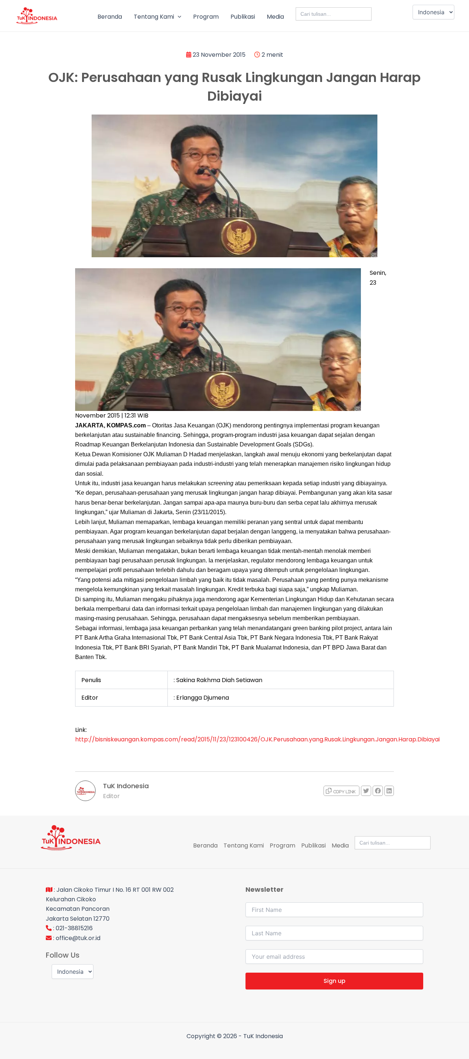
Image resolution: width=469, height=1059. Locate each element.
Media (275, 16)
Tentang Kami (154, 16)
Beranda (109, 16)
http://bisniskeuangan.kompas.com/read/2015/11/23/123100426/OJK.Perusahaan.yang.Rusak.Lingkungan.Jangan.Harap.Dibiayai (257, 739)
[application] (177, 17)
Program (206, 16)
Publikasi (242, 16)
